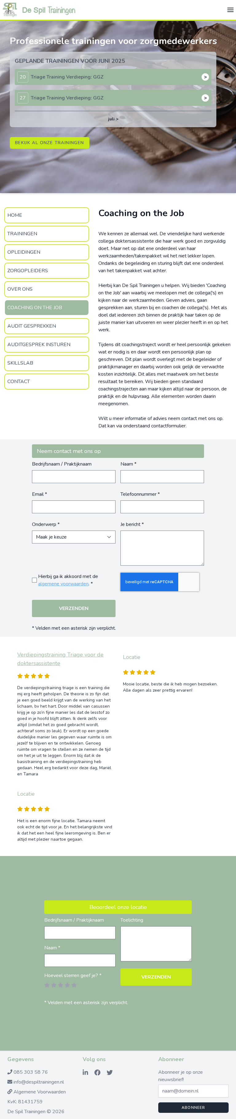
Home (14, 215)
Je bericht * (132, 524)
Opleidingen (23, 252)
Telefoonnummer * (140, 494)
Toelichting (131, 920)
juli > (113, 119)
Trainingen (22, 233)
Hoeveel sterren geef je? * (72, 975)
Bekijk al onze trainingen (49, 143)
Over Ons (20, 289)
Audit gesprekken (31, 326)
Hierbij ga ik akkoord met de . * (68, 580)
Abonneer (193, 1107)
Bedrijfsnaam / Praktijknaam (62, 464)
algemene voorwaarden (63, 583)
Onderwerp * (46, 524)
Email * (39, 494)
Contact (18, 381)
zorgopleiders (27, 270)
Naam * (128, 464)
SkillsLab (20, 363)
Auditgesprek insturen (38, 344)
